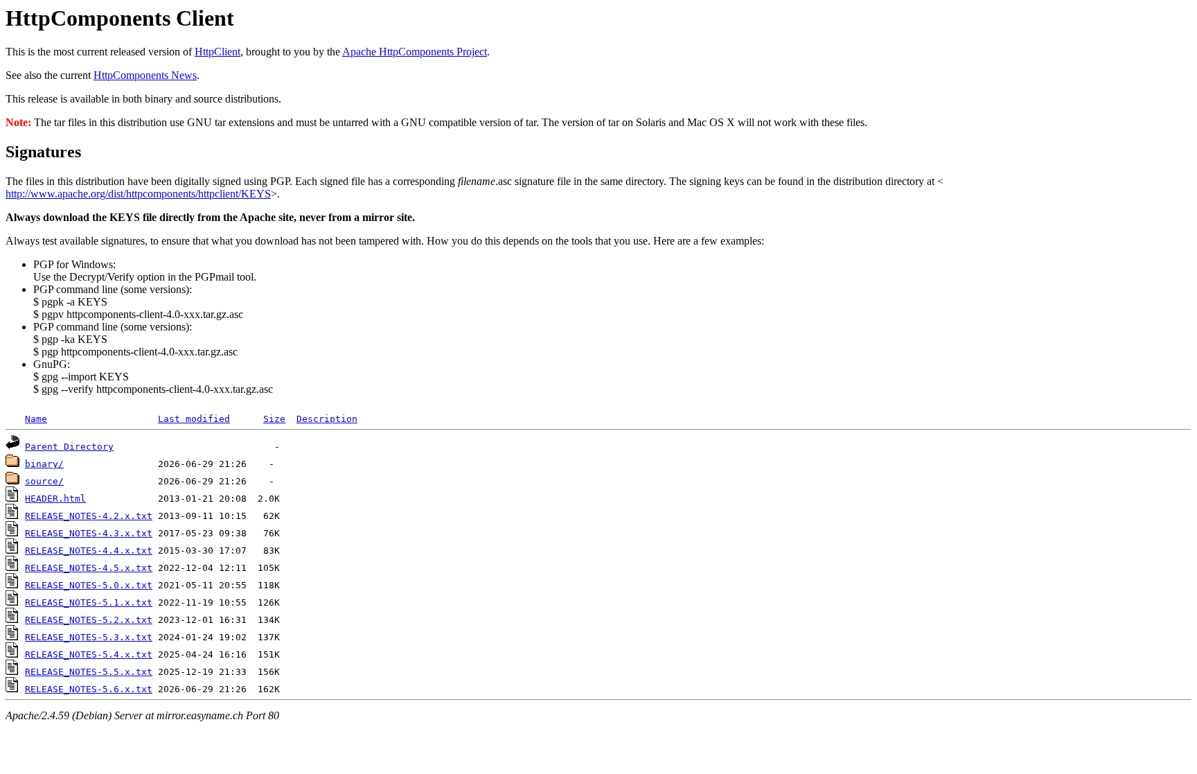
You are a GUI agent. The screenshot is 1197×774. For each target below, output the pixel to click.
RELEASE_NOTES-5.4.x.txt (88, 654)
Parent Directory (69, 446)
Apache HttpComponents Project (414, 52)
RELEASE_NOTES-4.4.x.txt (88, 550)
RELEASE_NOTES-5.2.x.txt (88, 620)
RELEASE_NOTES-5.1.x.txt (88, 602)
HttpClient (217, 52)
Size (274, 419)
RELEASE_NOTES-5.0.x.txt (88, 585)
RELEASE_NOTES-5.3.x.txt (88, 637)
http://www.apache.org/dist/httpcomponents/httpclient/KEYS (138, 194)
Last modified (194, 419)
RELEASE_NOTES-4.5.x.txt (88, 568)
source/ (44, 481)
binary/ (44, 464)
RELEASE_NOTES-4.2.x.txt (88, 516)
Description (326, 419)
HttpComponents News (145, 75)
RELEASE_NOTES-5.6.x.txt (88, 689)
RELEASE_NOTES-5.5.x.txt (88, 672)
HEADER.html (55, 498)
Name (36, 419)
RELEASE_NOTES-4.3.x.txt (88, 533)
